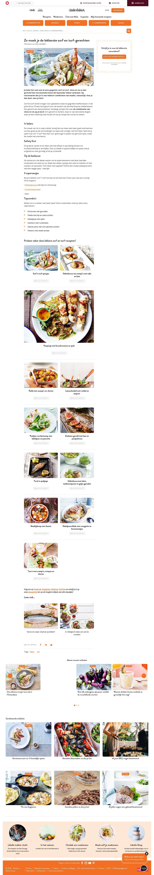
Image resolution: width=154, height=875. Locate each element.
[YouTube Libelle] (89, 863)
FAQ (109, 868)
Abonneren (30, 871)
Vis (38, 652)
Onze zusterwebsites (55, 871)
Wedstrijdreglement (121, 868)
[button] (137, 3)
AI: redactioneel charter (86, 868)
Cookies (55, 868)
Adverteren (41, 871)
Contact (101, 868)
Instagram (46, 589)
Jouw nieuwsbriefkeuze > (114, 57)
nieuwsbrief (32, 592)
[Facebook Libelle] (82, 863)
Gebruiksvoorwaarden (42, 868)
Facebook (37, 589)
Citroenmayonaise (32, 189)
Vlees (32, 652)
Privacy (28, 868)
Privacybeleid (114, 64)
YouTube (62, 589)
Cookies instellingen (68, 868)
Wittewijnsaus (31, 185)
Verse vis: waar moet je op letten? (41, 632)
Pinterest (54, 589)
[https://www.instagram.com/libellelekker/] (86, 863)
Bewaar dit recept (41, 281)
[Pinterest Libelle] (93, 863)
